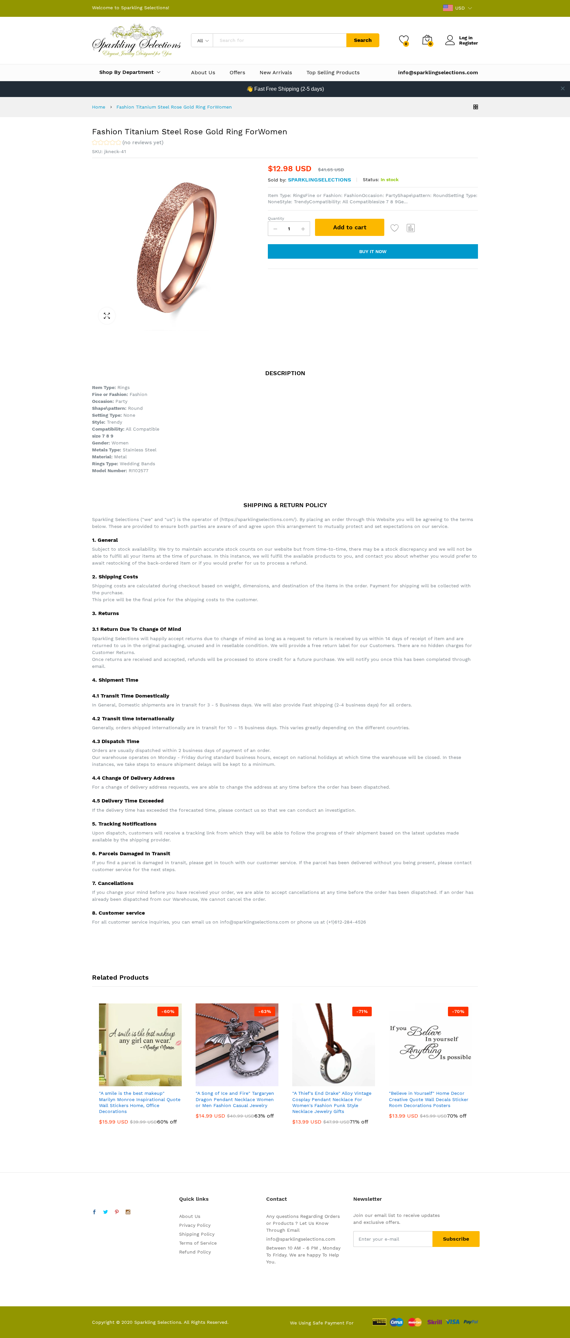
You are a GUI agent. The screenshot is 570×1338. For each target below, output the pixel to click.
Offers (237, 72)
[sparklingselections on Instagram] (128, 1212)
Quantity (276, 218)
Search (363, 40)
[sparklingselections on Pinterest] (116, 1212)
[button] (128, 143)
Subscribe (456, 1239)
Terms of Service (198, 1243)
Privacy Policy (194, 1225)
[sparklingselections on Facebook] (94, 1212)
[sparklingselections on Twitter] (105, 1212)
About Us (203, 72)
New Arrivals (276, 72)
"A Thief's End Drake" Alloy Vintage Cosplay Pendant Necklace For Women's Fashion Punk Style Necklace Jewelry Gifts (331, 1102)
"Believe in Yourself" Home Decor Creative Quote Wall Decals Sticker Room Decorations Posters (428, 1099)
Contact (276, 1199)
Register (468, 43)
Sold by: (277, 179)
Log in (466, 37)
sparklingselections (319, 180)
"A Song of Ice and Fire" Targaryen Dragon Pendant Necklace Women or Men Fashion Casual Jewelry (235, 1099)
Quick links (194, 1199)
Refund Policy (195, 1252)
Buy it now (373, 251)
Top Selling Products (333, 72)
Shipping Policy (196, 1234)
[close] (563, 88)
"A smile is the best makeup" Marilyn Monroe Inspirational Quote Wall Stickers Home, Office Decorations (139, 1102)
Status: (371, 179)
